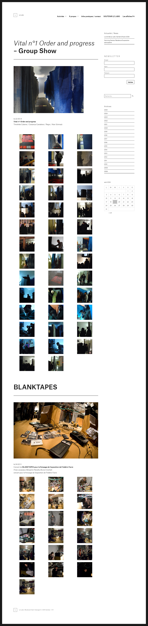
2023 (106, 117)
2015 (105, 146)
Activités (60, 16)
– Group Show (54, 46)
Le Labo (21, 15)
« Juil (110, 213)
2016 (105, 142)
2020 (106, 128)
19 (115, 202)
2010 (105, 164)
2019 (105, 131)
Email (106, 60)
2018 (105, 135)
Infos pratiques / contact (91, 16)
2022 (106, 121)
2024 (106, 113)
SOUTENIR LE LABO (111, 16)
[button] (27, 142)
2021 (105, 124)
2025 (106, 110)
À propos (72, 16)
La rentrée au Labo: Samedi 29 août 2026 (116, 37)
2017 (105, 139)
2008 (106, 171)
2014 (105, 149)
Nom (105, 66)
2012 (105, 157)
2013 (105, 153)
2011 (105, 160)
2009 (106, 168)
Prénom (106, 73)
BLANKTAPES (35, 386)
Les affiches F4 (128, 16)
